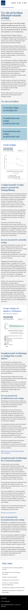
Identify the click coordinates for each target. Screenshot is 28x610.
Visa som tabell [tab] (8, 150)
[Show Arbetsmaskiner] (8, 339)
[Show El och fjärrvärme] (8, 340)
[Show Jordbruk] (7, 342)
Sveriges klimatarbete (8, 7)
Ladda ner (20, 150)
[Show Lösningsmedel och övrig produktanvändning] (14, 338)
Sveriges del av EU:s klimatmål (10, 580)
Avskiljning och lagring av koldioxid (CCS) (13, 587)
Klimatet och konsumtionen (8, 512)
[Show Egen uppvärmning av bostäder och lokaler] (13, 335)
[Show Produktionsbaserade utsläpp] (14, 176)
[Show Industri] (7, 343)
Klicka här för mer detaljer (10, 313)
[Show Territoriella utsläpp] (12, 175)
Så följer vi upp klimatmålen (9, 577)
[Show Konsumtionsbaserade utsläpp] (14, 177)
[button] (14, 109)
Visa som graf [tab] (8, 148)
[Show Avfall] (6, 337)
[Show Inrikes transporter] (9, 344)
